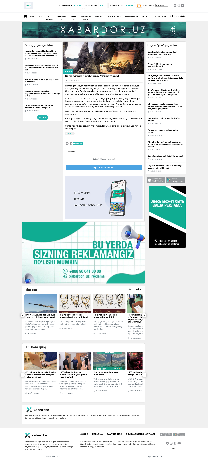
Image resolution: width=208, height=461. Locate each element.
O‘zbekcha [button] (181, 16)
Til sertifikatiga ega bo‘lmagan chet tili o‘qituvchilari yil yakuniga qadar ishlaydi (107, 318)
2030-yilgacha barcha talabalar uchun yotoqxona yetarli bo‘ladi (39, 374)
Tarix (70, 133)
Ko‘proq (43, 117)
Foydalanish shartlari (140, 434)
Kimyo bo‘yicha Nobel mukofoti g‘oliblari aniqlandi (39, 316)
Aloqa (84, 434)
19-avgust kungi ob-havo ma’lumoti (71, 373)
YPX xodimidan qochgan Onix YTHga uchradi (109, 373)
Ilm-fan (68, 71)
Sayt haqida (114, 434)
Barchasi (134, 289)
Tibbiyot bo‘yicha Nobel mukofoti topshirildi (71, 316)
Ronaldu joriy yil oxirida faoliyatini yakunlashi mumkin (140, 374)
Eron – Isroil (73, 19)
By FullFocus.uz (155, 457)
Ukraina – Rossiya (61, 19)
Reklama (97, 434)
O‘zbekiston (131, 16)
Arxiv (172, 449)
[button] (36, 16)
